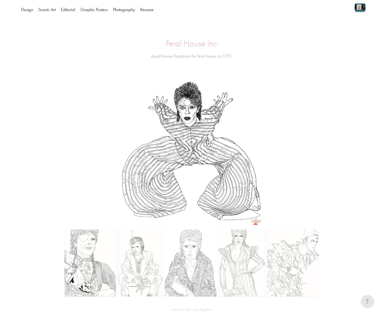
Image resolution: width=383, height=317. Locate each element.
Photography (124, 9)
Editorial (68, 9)
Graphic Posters (94, 9)
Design (27, 9)
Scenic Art (47, 9)
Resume (147, 9)
